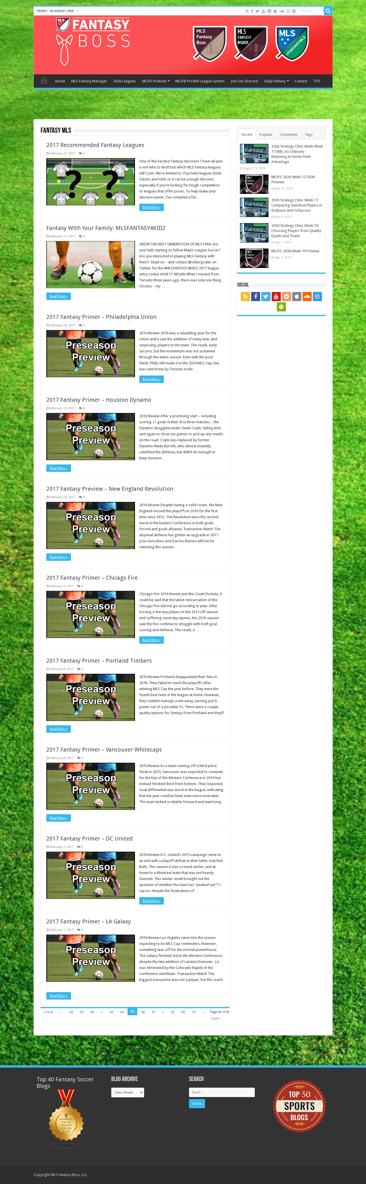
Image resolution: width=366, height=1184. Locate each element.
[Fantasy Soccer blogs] (67, 1119)
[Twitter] (257, 11)
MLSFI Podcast (154, 81)
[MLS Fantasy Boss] (183, 44)
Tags (309, 134)
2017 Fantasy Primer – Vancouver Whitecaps (104, 749)
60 (183, 1012)
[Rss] (247, 11)
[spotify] (294, 11)
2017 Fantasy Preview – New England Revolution (109, 488)
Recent (247, 134)
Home (44, 80)
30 (81, 1012)
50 (172, 1012)
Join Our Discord (244, 81)
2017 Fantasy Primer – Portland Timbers (99, 660)
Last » (215, 1018)
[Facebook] (252, 11)
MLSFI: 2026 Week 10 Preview (295, 251)
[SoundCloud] (282, 11)
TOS (317, 81)
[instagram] (288, 11)
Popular (266, 134)
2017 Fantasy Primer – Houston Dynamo (98, 399)
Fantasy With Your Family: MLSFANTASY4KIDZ (106, 228)
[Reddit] (269, 11)
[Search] (328, 11)
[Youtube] (263, 11)
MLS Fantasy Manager (89, 81)
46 (143, 1012)
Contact (301, 81)
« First (48, 1012)
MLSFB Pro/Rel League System (199, 81)
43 (111, 1012)
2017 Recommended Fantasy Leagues (95, 145)
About (60, 81)
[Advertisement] (183, 105)
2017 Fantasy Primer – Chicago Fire (92, 577)
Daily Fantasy (274, 81)
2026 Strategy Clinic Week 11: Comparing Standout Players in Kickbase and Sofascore (296, 205)
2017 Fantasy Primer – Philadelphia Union (101, 316)
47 (154, 1012)
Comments (288, 134)
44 (122, 1012)
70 (194, 1012)
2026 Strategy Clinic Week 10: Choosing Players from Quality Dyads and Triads (296, 230)
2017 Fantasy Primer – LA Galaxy (88, 921)
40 (92, 1012)
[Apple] (275, 11)
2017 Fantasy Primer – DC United (89, 838)
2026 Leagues (124, 81)
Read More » (151, 207)
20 (71, 1012)
